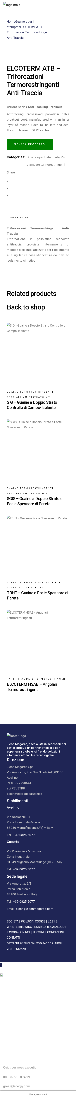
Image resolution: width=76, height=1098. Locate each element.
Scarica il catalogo (49, 927)
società (12, 921)
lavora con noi (18, 932)
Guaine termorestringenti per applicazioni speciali (34, 585)
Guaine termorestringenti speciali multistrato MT (30, 394)
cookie (40, 921)
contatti (13, 937)
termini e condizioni (48, 932)
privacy (27, 921)
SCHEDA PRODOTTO (29, 144)
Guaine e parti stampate (43, 157)
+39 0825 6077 (24, 835)
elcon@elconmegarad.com (34, 909)
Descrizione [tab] (19, 217)
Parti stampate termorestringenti (38, 679)
